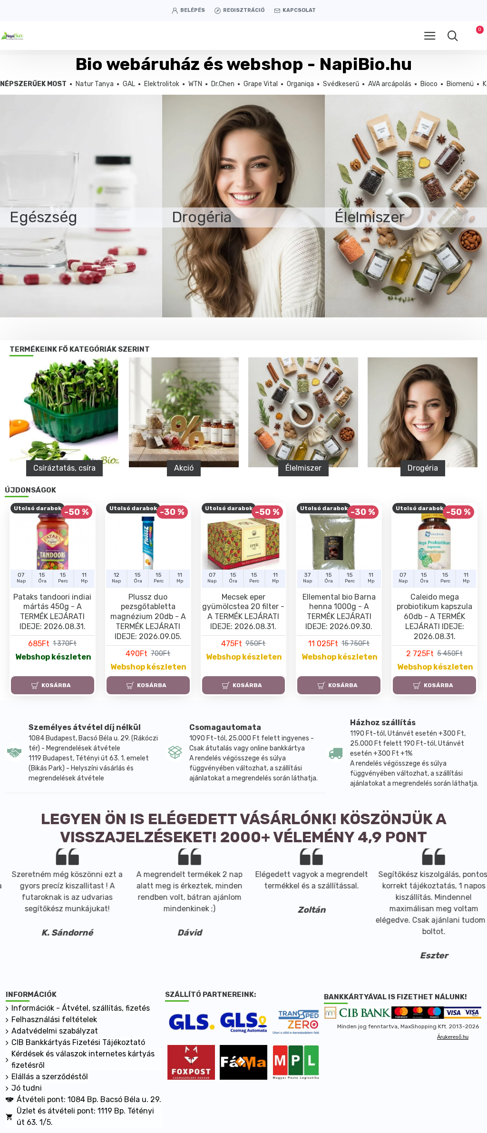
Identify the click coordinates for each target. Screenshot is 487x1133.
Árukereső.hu (452, 1037)
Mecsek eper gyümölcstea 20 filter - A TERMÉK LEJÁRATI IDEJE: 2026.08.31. (243, 611)
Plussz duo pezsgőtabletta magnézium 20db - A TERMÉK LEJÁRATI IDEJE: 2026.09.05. (148, 616)
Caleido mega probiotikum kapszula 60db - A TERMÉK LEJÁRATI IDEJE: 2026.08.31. (434, 616)
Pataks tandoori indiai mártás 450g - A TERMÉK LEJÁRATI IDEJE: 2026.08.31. (52, 611)
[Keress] (452, 35)
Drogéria (244, 468)
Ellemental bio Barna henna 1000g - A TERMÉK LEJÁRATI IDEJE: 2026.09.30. (339, 611)
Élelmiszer (125, 468)
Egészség (363, 468)
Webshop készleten (53, 656)
